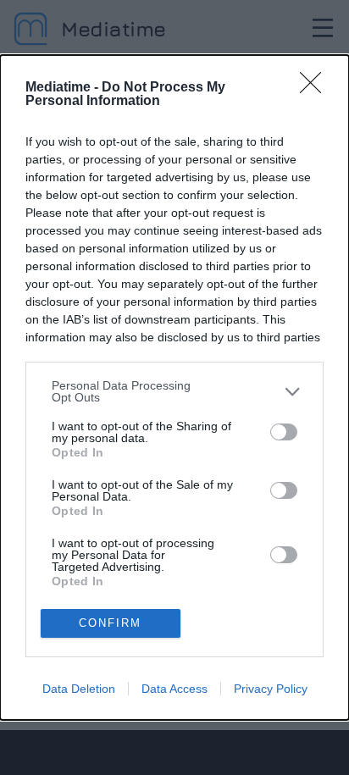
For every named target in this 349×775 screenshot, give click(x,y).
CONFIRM (110, 623)
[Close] (316, 88)
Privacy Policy (270, 688)
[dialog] (174, 387)
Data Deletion (78, 688)
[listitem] (174, 391)
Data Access (174, 688)
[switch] (283, 431)
